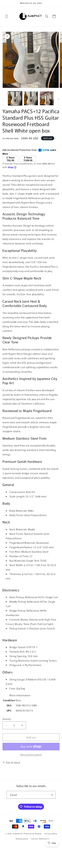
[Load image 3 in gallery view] (47, 98)
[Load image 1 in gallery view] (15, 98)
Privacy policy (50, 833)
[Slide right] (58, 99)
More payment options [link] (31, 754)
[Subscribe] (51, 795)
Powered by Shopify (32, 833)
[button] (6, 16)
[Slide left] (3, 99)
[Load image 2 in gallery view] (31, 98)
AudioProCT (18, 833)
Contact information (40, 838)
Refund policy (22, 838)
